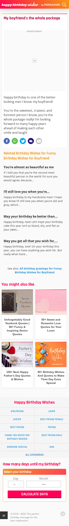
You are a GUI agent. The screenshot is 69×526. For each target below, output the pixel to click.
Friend (52, 427)
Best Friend (17, 427)
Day (15, 478)
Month (43, 478)
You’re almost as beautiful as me (29, 167)
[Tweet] (23, 141)
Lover (51, 411)
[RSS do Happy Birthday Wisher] (62, 513)
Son (51, 447)
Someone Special (17, 447)
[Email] (39, 141)
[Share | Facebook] (7, 141)
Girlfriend (17, 411)
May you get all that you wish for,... (31, 241)
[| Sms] (31, 141)
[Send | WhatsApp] (15, 141)
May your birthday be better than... (31, 216)
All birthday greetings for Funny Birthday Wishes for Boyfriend (38, 270)
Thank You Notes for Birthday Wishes (17, 437)
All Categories (34, 455)
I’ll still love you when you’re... (27, 192)
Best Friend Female (51, 419)
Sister (17, 419)
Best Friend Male (52, 435)
